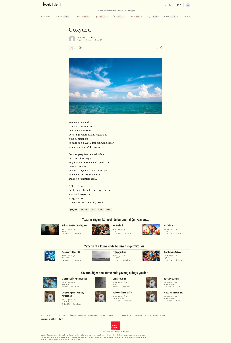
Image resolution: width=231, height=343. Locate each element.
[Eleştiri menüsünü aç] (159, 16)
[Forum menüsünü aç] (189, 16)
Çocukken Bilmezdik (71, 252)
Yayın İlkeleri (127, 315)
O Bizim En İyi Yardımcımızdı (74, 278)
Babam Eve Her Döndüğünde (74, 225)
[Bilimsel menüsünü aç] (177, 16)
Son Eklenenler (47, 315)
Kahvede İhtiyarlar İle (122, 292)
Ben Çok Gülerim (171, 278)
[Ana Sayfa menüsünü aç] (50, 16)
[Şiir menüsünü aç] (107, 16)
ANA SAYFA (45, 17)
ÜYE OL (179, 5)
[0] (71, 48)
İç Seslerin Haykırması (173, 292)
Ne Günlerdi (118, 225)
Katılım (66, 315)
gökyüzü (73, 210)
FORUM (185, 17)
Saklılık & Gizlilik (113, 315)
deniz (108, 210)
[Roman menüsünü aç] (141, 16)
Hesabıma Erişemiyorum (88, 315)
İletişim (73, 315)
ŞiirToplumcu (68, 257)
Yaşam (79, 40)
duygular (84, 210)
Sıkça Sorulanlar (151, 315)
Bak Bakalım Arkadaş (173, 252)
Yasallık (102, 315)
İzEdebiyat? (138, 315)
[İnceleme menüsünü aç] (70, 16)
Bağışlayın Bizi (119, 252)
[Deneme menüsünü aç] (90, 16)
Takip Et (92, 37)
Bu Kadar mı (169, 225)
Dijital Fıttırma (119, 278)
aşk (92, 210)
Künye (162, 315)
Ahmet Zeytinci (82, 37)
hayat (100, 210)
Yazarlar (58, 315)
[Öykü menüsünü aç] (124, 16)
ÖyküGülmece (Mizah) (171, 283)
